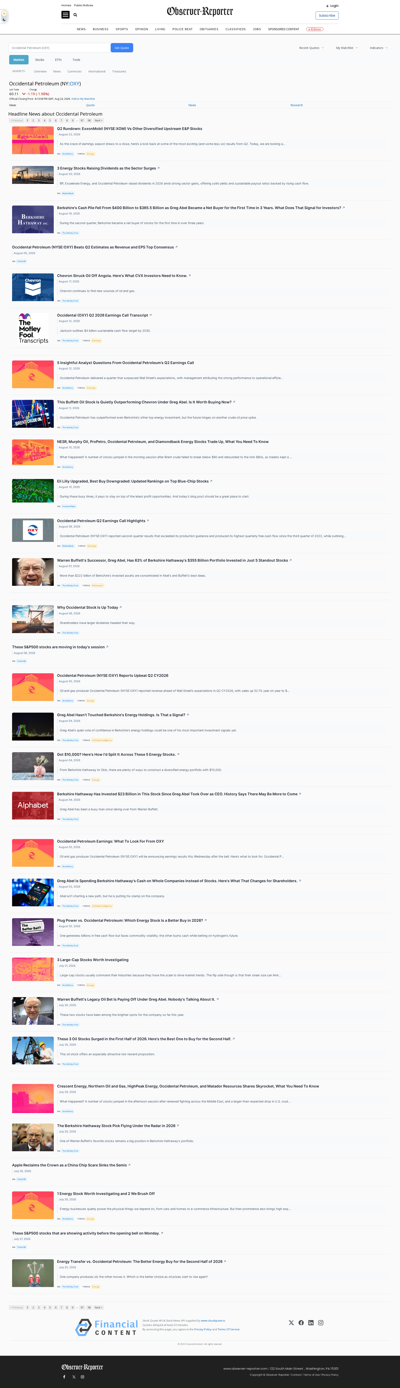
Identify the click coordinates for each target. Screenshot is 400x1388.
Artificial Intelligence (102, 740)
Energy (90, 154)
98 (89, 120)
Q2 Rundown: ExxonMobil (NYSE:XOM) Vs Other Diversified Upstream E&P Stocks (129, 128)
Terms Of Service (229, 1329)
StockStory (67, 154)
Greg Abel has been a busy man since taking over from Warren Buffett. (109, 809)
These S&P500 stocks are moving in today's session (60, 647)
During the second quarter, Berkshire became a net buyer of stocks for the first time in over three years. (132, 223)
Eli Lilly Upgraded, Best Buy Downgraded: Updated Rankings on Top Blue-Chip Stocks (135, 481)
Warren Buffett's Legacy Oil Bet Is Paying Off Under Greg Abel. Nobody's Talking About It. (138, 999)
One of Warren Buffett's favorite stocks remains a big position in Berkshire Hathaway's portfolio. (127, 1141)
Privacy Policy (202, 1329)
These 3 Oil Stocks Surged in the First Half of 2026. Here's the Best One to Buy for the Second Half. (146, 1039)
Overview (40, 71)
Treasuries (119, 71)
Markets (18, 60)
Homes (66, 5)
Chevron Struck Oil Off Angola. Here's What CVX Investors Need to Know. (124, 275)
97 (82, 120)
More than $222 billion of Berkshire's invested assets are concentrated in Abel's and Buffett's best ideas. (133, 575)
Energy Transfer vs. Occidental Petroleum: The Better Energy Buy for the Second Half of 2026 (141, 1261)
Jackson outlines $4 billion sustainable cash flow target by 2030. (105, 330)
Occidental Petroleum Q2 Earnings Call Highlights (103, 521)
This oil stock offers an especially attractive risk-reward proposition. (108, 1054)
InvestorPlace (68, 506)
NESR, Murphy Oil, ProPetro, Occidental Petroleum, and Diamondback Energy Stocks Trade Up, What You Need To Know (163, 441)
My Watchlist (344, 48)
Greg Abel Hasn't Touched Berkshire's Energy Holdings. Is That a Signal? (123, 715)
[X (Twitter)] (291, 1327)
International (96, 71)
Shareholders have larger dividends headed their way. (98, 623)
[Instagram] (320, 1327)
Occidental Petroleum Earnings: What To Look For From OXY (110, 841)
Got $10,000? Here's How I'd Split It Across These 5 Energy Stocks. (118, 754)
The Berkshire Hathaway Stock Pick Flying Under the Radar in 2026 (118, 1126)
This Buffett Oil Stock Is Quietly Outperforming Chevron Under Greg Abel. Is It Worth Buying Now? (146, 402)
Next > (98, 120)
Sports (122, 29)
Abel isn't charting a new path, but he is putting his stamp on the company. (113, 896)
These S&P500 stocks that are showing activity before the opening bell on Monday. (88, 1233)
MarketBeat (68, 193)
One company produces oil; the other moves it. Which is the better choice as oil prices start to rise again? (134, 1276)
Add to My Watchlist (83, 99)
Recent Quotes (309, 48)
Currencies (75, 71)
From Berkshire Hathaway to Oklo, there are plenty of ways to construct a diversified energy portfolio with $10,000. (141, 770)
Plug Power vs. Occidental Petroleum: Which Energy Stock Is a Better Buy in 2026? (132, 920)
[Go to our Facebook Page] (64, 1377)
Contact (296, 1375)
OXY (74, 83)
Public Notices (83, 5)
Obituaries (209, 29)
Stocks (39, 60)
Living (160, 29)
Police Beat (182, 29)
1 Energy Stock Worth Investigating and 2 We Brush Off (106, 1193)
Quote (90, 105)
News (81, 29)
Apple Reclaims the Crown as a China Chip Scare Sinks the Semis (71, 1165)
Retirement (97, 585)
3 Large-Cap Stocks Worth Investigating (93, 960)
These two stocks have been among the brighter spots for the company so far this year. (122, 1014)
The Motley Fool (70, 233)
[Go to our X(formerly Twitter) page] (73, 1377)
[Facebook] (301, 1327)
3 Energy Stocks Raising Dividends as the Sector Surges (108, 168)
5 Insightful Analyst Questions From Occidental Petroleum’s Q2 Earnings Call (125, 362)
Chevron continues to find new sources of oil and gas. (98, 291)
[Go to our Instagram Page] (82, 1377)
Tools (76, 60)
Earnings (96, 340)
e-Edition (315, 29)
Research (296, 105)
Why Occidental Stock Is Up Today (89, 607)
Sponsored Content (283, 29)
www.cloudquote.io (213, 1320)
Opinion (141, 29)
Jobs (257, 29)
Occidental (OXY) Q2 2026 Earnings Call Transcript (104, 315)
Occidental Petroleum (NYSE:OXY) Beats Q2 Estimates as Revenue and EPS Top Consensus (95, 247)
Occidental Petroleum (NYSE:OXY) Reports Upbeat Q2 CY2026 (112, 675)
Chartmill (21, 261)
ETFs (58, 60)
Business (101, 29)
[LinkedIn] (311, 1327)
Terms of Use (311, 1375)
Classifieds (236, 29)
